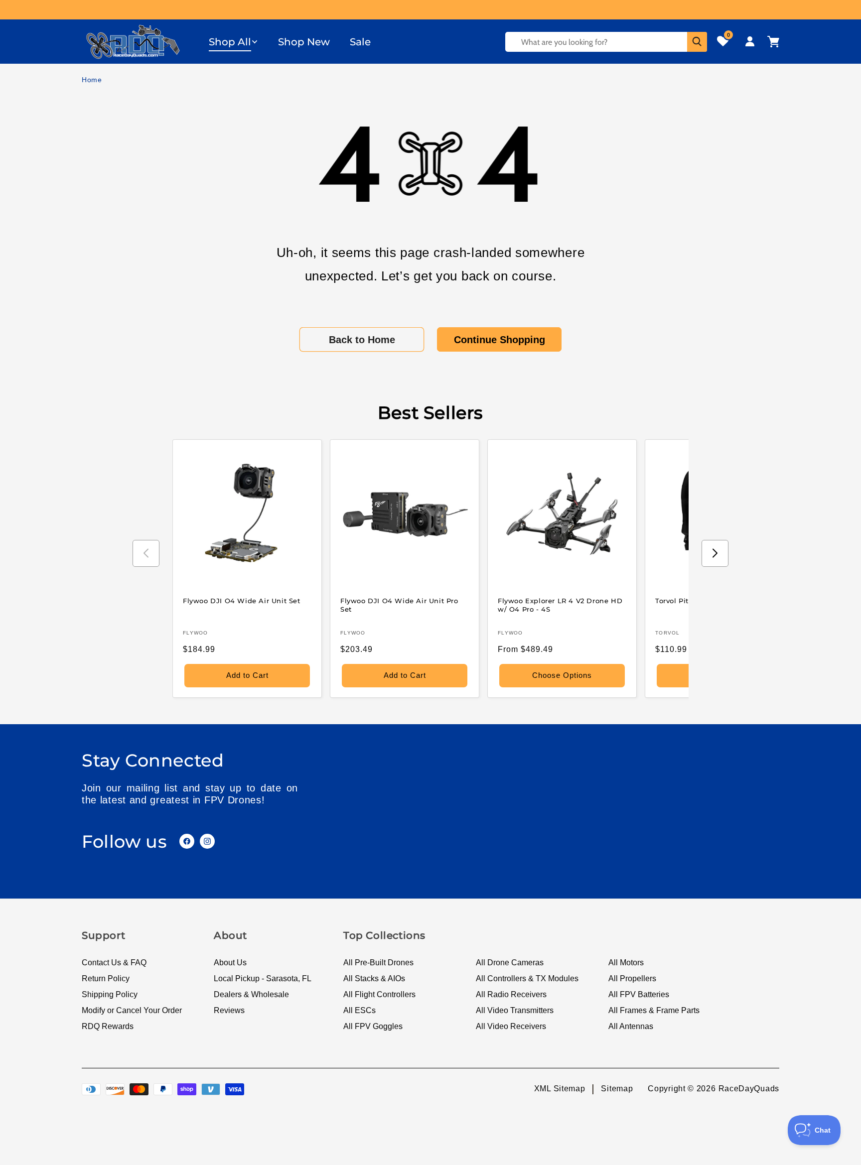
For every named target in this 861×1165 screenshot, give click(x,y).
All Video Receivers (511, 1026)
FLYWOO (195, 633)
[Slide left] (146, 553)
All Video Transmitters (515, 1010)
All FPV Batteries (638, 994)
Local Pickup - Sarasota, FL (262, 978)
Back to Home (362, 339)
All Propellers (632, 978)
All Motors (626, 962)
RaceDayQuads (748, 1088)
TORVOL (667, 633)
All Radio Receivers (511, 994)
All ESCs (359, 1010)
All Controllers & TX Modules (527, 978)
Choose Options (562, 675)
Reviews (229, 1010)
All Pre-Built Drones (378, 962)
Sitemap (617, 1088)
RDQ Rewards (108, 1026)
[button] (233, 41)
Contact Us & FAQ (114, 962)
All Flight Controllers (379, 994)
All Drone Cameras (510, 962)
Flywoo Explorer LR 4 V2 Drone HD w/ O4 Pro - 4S (560, 605)
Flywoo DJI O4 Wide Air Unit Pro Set (399, 605)
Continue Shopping (499, 339)
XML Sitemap (559, 1088)
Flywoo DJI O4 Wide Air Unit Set (241, 601)
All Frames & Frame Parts (654, 1010)
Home (92, 80)
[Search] (697, 42)
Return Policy (106, 978)
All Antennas (630, 1026)
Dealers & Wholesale (251, 994)
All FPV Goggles (373, 1026)
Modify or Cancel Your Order (132, 1010)
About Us (230, 962)
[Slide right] (715, 553)
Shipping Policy (110, 994)
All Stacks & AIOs (374, 978)
